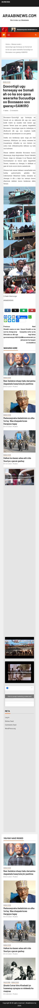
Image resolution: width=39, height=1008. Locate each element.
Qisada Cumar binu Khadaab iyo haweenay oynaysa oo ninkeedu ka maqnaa (18, 988)
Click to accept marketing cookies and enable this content (19, 477)
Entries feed (9, 721)
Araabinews (30, 1003)
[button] (8, 34)
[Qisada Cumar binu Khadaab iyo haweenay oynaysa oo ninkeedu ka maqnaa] (20, 969)
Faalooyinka (7, 982)
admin (6, 110)
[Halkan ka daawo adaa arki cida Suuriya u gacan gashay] (20, 441)
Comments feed (10, 725)
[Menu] (8, 34)
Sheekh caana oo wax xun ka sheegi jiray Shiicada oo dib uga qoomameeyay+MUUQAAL (12, 332)
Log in (7, 717)
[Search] (35, 35)
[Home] (4, 35)
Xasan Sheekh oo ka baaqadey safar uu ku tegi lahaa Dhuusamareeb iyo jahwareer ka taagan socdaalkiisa (28, 335)
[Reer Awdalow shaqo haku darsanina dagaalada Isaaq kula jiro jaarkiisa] (20, 364)
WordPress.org (10, 728)
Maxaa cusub (6, 82)
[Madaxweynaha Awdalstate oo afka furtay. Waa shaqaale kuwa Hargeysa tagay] (20, 401)
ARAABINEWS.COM (19, 15)
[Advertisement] (19, 512)
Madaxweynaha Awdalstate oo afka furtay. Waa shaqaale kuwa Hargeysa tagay (19, 421)
